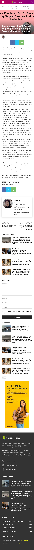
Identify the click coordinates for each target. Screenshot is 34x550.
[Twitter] (17, 42)
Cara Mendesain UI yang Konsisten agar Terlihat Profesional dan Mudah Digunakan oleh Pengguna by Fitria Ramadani (21, 252)
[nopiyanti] (3, 37)
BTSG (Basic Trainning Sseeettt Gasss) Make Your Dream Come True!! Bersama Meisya (9, 225)
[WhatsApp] (21, 42)
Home (3, 6)
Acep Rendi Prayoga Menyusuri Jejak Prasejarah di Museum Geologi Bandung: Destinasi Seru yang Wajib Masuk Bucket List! (22, 240)
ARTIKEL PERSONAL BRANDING (12, 6)
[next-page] (5, 378)
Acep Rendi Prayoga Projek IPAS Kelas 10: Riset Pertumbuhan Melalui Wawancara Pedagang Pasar (21, 328)
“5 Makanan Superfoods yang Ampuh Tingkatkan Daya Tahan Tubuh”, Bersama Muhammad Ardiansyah (25, 226)
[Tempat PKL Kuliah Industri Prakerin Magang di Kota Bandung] (17, 2)
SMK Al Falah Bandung (7, 184)
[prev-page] (3, 378)
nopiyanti (9, 36)
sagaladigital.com (17, 543)
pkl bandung (16, 182)
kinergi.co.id (24, 540)
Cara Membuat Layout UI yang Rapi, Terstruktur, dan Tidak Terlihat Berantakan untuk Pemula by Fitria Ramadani (21, 272)
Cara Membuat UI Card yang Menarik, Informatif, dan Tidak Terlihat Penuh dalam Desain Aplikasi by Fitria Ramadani (21, 262)
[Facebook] (12, 42)
